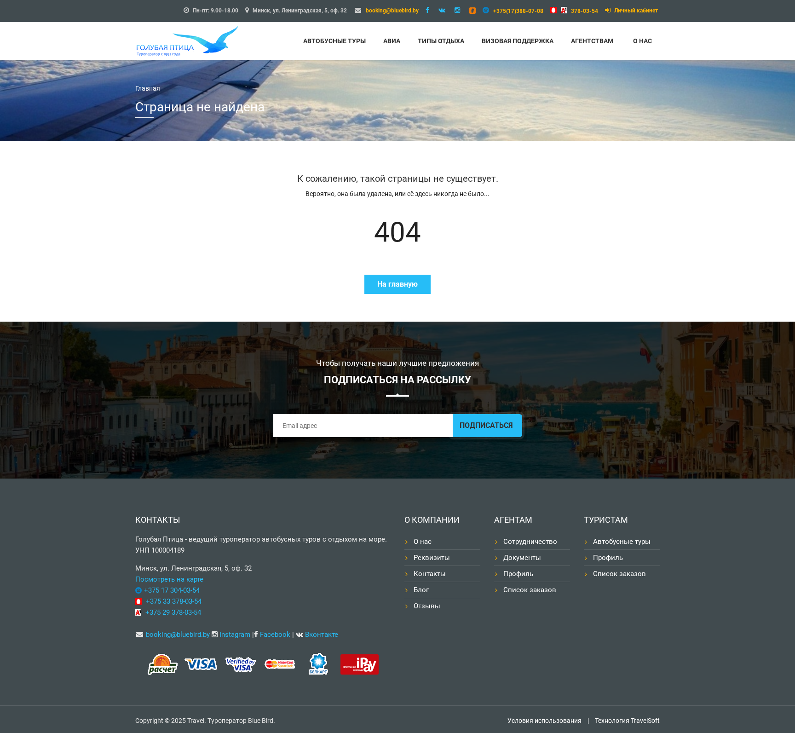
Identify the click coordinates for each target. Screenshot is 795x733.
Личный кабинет (635, 10)
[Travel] (195, 40)
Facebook (275, 634)
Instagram (234, 634)
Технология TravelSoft (627, 720)
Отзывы (427, 606)
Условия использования (544, 720)
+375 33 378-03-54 (174, 601)
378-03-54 (584, 11)
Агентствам (592, 41)
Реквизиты (432, 558)
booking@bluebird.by (392, 10)
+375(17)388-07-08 (518, 11)
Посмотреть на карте (169, 579)
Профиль (518, 574)
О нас (642, 41)
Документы (522, 558)
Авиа (391, 41)
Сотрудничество (530, 541)
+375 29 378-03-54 (173, 612)
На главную (397, 284)
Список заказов (529, 590)
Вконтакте (321, 634)
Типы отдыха (441, 41)
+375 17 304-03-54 (172, 590)
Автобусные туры (334, 41)
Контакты (430, 574)
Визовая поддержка (517, 41)
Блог (421, 590)
